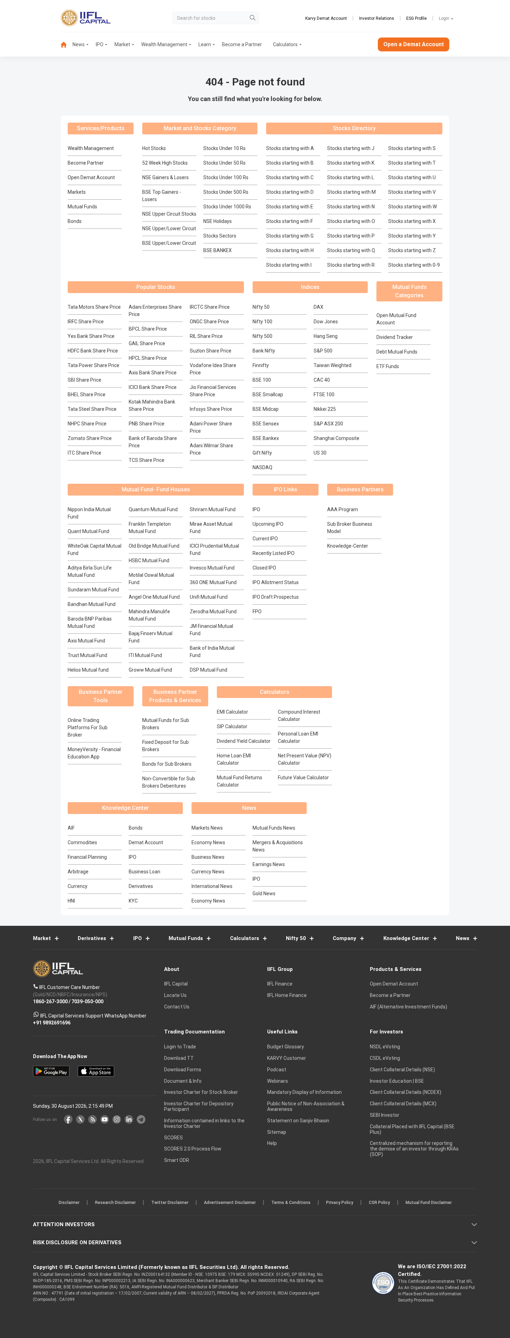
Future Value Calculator (303, 777)
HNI (71, 901)
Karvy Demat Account (326, 18)
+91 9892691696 (51, 1023)
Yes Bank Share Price (91, 336)
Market (122, 44)
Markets (77, 192)
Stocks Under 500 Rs (225, 192)
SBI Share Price (84, 380)
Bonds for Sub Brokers (167, 764)
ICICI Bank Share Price (153, 387)
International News (212, 886)
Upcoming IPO (268, 524)
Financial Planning (87, 857)
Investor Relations (376, 18)
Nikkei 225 (325, 409)
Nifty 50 (261, 307)
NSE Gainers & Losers (165, 177)
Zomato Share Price (90, 438)
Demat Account (146, 842)
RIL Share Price (206, 336)
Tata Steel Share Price (92, 409)
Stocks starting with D (290, 192)
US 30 (320, 453)
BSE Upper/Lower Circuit (169, 243)
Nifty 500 (262, 336)
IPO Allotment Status (276, 582)
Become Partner (86, 163)
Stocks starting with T (412, 163)
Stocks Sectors (219, 236)
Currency (77, 886)
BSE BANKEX (217, 250)
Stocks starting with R (351, 265)
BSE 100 (262, 380)
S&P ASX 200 (328, 423)
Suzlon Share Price (210, 351)
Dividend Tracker (394, 337)
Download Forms (182, 1069)
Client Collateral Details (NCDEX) (405, 1092)
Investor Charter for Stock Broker (201, 1092)
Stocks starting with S (412, 148)
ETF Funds (387, 366)
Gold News (264, 893)
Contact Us (176, 1006)
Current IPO (265, 538)
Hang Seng (326, 336)
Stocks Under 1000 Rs (227, 206)
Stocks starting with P (351, 236)
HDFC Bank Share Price (93, 351)
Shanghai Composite (336, 438)
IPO (99, 44)
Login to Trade (180, 1047)
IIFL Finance (279, 984)
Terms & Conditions (291, 1202)
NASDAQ (262, 467)
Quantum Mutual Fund (153, 509)
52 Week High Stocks (165, 163)
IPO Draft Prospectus (276, 597)
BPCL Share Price (148, 329)
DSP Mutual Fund (208, 670)
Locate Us (175, 995)
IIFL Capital (176, 984)
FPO (257, 611)
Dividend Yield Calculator (244, 741)
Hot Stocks (154, 148)
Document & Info (183, 1081)
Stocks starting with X (412, 221)
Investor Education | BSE (397, 1081)
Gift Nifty (262, 453)
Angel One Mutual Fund (154, 597)
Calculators (285, 44)
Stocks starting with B (290, 163)
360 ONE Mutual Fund (213, 582)
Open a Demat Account (413, 44)
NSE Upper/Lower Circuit (169, 228)
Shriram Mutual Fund (213, 509)
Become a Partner (242, 44)
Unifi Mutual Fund (209, 597)
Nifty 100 (262, 321)
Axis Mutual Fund (86, 640)
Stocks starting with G (290, 236)
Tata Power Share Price (93, 365)
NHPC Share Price (87, 423)
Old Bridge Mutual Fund (154, 546)
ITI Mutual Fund (145, 655)
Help (272, 1143)
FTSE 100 (324, 394)
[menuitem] (67, 45)
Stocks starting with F (289, 221)
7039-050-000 (87, 1002)
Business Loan (144, 871)
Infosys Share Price (211, 409)
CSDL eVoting (385, 1058)
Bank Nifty (264, 351)
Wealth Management (164, 44)
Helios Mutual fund (88, 670)
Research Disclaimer (115, 1202)
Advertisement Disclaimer (230, 1202)
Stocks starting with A (290, 148)
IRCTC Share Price (210, 307)
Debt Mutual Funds (396, 352)
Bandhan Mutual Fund (92, 604)
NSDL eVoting (385, 1047)
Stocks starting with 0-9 (414, 265)
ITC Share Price (84, 453)
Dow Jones (326, 321)
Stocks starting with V (412, 192)
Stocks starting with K (350, 163)
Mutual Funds (82, 206)
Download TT (179, 1058)
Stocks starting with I (289, 265)
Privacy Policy (339, 1202)
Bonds (75, 221)
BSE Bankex (266, 438)
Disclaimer (69, 1202)
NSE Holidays (217, 221)
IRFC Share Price (86, 321)
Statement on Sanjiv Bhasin (298, 1120)
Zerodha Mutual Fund (213, 611)
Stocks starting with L (350, 177)
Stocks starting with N (351, 206)
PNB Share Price (146, 423)
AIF (71, 828)
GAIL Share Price (147, 343)
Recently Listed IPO (274, 553)
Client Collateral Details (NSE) (402, 1069)
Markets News (207, 828)
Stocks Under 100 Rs (225, 177)
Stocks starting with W (412, 206)
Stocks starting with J (350, 148)
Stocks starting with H (290, 250)
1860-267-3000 (50, 1002)
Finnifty (261, 365)
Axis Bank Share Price (153, 372)
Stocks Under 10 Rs (224, 148)
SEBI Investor (384, 1115)
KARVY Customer (286, 1058)
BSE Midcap (266, 409)
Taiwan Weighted (332, 365)
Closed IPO (264, 568)
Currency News (208, 871)
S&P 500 (323, 351)
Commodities (82, 842)
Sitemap (276, 1132)
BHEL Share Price (86, 394)
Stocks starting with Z (412, 250)
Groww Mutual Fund (150, 670)
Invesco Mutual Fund (212, 568)
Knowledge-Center (347, 546)
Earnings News (269, 864)
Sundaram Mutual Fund (93, 589)
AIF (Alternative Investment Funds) (408, 1006)
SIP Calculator (232, 726)
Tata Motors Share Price (94, 307)
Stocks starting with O (351, 221)
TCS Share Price (146, 460)
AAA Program (342, 509)
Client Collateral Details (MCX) (403, 1104)
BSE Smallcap (268, 394)
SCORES (173, 1137)
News (79, 44)
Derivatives (141, 886)
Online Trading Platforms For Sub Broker (88, 727)
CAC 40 (322, 380)
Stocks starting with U (412, 177)
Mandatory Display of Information (304, 1092)
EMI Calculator (232, 712)
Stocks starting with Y (412, 236)
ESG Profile (416, 18)
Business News (208, 857)
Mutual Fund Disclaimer (429, 1202)
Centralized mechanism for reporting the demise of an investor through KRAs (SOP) (414, 1149)
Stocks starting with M (351, 192)
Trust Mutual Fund (87, 655)
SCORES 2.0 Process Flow (192, 1149)
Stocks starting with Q (351, 250)
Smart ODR (176, 1160)
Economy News (208, 842)
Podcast (276, 1069)
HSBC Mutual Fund (149, 560)
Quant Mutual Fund (88, 531)
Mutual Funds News (274, 828)
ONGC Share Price (209, 321)
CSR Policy (379, 1202)
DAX (318, 307)
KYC (133, 901)
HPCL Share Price (148, 358)
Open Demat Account (91, 177)
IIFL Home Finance (287, 995)
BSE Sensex (266, 423)
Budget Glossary (285, 1047)
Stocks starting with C (290, 177)
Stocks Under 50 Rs (224, 163)
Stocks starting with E (289, 206)
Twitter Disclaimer (169, 1202)
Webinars (277, 1081)
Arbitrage (78, 871)
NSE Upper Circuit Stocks (169, 214)
